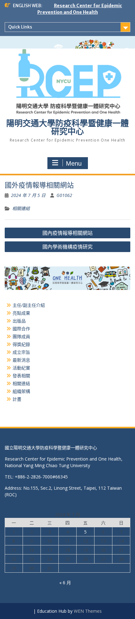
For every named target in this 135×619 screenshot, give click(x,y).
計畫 (17, 399)
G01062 (64, 195)
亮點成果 (21, 313)
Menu (74, 163)
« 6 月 (65, 582)
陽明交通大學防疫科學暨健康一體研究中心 (67, 127)
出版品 (19, 321)
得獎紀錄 (21, 344)
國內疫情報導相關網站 (67, 233)
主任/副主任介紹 (29, 305)
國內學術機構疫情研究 (67, 246)
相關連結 (21, 208)
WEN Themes (88, 611)
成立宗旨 (21, 352)
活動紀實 (21, 368)
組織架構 (21, 391)
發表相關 (21, 376)
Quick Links (20, 27)
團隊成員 (21, 336)
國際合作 (21, 329)
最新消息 (21, 360)
